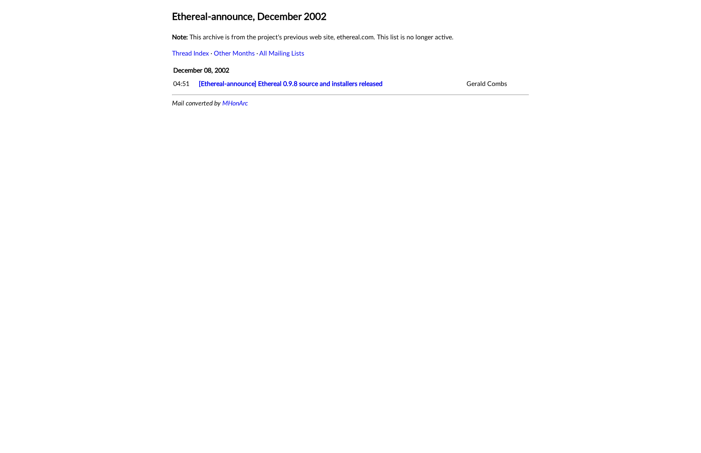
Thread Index (190, 53)
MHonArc (235, 103)
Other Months (234, 53)
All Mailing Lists (281, 53)
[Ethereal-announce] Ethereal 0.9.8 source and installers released (291, 84)
